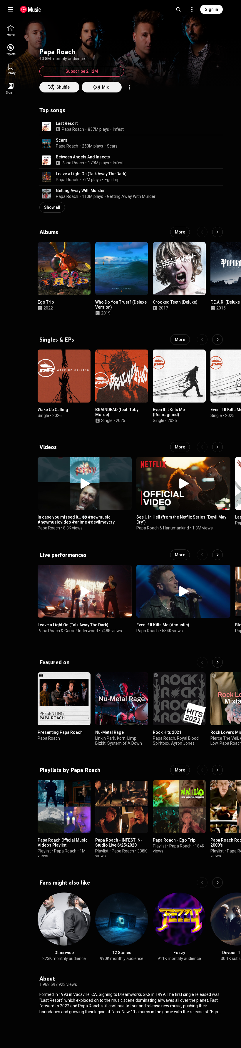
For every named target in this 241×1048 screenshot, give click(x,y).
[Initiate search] (178, 9)
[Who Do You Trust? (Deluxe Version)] (121, 268)
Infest (118, 129)
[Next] (217, 232)
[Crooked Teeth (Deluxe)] (179, 268)
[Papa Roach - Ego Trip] (179, 806)
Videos (48, 447)
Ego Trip (112, 179)
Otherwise (64, 952)
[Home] (30, 9)
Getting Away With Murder (80, 190)
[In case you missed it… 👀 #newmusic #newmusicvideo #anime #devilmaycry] (85, 483)
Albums (48, 232)
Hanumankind (176, 528)
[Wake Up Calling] (64, 376)
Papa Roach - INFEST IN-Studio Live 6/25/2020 (118, 842)
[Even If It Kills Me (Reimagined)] (179, 376)
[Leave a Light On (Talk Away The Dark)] (85, 591)
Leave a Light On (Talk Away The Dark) (91, 173)
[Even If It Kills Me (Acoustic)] (183, 591)
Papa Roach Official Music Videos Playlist (63, 842)
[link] (10, 30)
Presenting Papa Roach (60, 732)
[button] (46, 126)
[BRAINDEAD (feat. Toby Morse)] (121, 376)
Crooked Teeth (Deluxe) (175, 302)
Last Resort (67, 123)
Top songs (52, 110)
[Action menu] (129, 87)
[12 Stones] (121, 919)
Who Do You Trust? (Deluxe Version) (121, 304)
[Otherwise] (64, 919)
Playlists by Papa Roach (70, 770)
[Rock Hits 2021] (179, 698)
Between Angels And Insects (83, 157)
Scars (61, 140)
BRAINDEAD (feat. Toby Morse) (116, 412)
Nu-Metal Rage (109, 732)
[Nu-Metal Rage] (121, 698)
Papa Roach (73, 129)
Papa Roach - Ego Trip (174, 840)
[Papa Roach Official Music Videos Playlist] (64, 806)
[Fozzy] (179, 919)
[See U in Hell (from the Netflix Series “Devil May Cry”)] (183, 483)
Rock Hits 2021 (167, 732)
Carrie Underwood (81, 630)
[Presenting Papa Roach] (64, 698)
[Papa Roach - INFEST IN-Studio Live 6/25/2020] (121, 806)
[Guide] (10, 9)
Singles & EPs (56, 339)
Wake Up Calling (53, 409)
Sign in (211, 9)
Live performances (62, 554)
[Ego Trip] (64, 268)
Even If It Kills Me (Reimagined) (169, 412)
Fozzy (179, 952)
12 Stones (121, 952)
